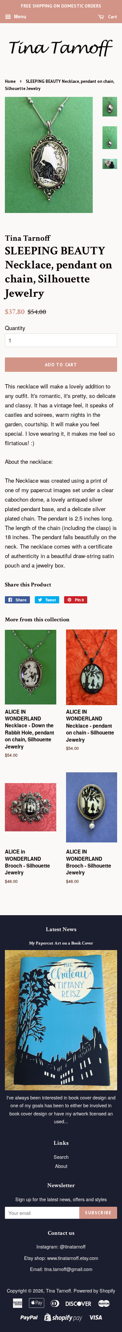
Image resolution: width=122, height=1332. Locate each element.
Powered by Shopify (94, 1290)
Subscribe (98, 1213)
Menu (19, 16)
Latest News (61, 929)
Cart (112, 17)
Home (10, 81)
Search (61, 1156)
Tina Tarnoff (58, 1290)
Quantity (15, 328)
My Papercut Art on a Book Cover (61, 943)
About (61, 1165)
